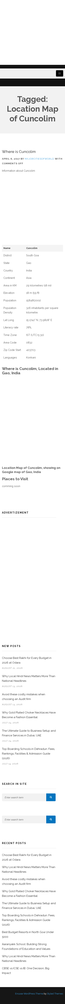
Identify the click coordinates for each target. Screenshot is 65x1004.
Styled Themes (55, 993)
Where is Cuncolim (19, 151)
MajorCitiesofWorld (39, 158)
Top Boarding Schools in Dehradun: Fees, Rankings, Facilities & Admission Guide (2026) (28, 753)
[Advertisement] (32, 32)
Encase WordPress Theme (29, 993)
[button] (51, 797)
